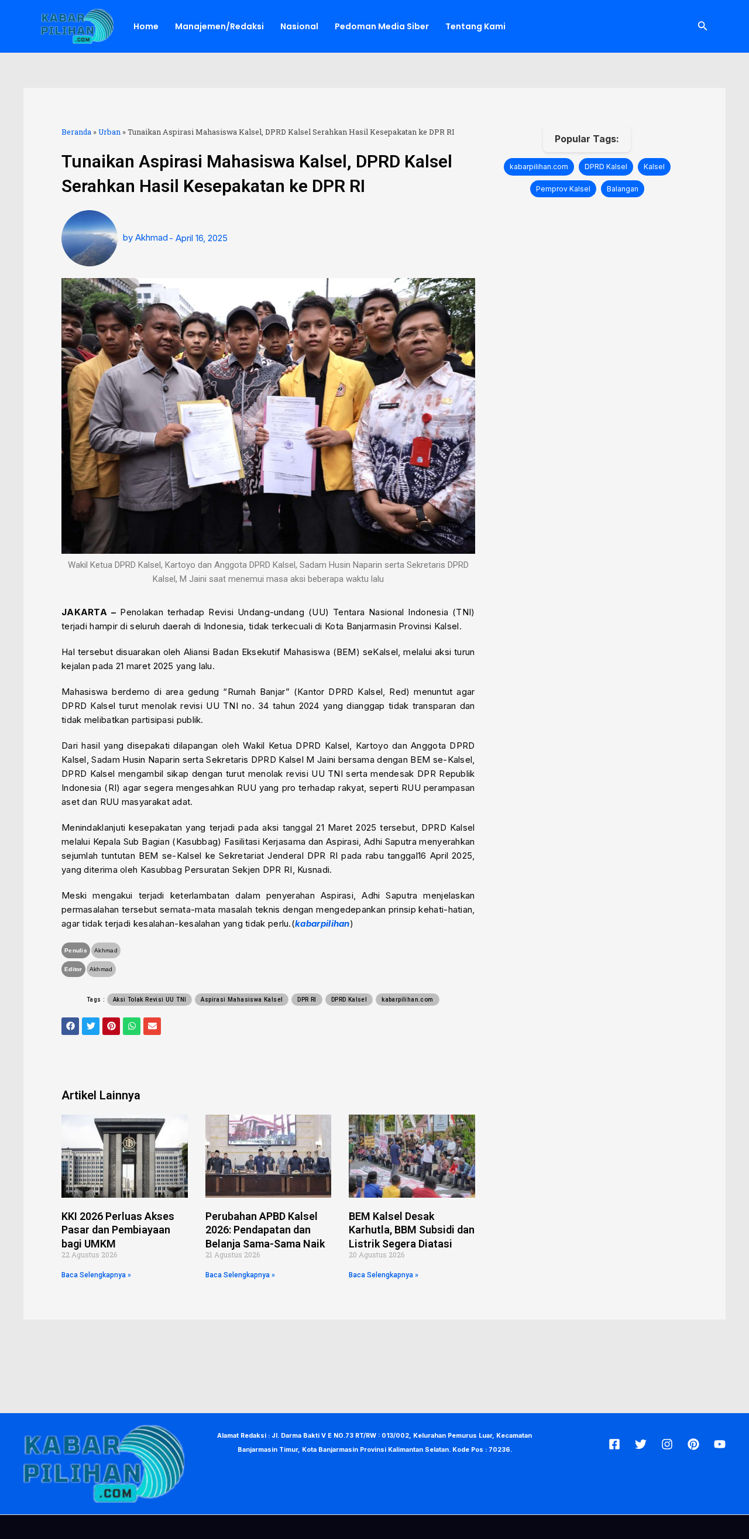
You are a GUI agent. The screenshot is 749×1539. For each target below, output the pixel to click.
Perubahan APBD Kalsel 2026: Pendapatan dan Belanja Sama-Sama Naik (265, 1230)
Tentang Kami (475, 26)
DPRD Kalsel (349, 999)
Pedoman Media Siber (382, 26)
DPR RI (306, 999)
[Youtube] (720, 1444)
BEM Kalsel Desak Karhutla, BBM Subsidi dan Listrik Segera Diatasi (412, 1230)
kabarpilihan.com (407, 999)
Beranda (76, 131)
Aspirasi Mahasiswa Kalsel (242, 999)
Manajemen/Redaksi (219, 26)
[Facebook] (614, 1444)
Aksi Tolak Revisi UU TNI (150, 999)
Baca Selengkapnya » (96, 1275)
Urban (109, 131)
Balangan (622, 188)
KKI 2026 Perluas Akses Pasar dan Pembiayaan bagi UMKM (117, 1230)
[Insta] (667, 1444)
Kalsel (654, 166)
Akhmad (106, 950)
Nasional (299, 26)
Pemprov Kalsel (563, 188)
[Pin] (693, 1444)
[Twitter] (641, 1444)
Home (146, 26)
